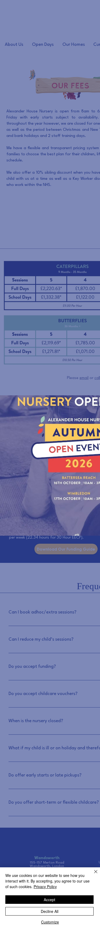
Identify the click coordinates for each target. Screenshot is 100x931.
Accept (49, 899)
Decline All (49, 911)
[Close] (92, 874)
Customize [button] (50, 922)
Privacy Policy (45, 886)
